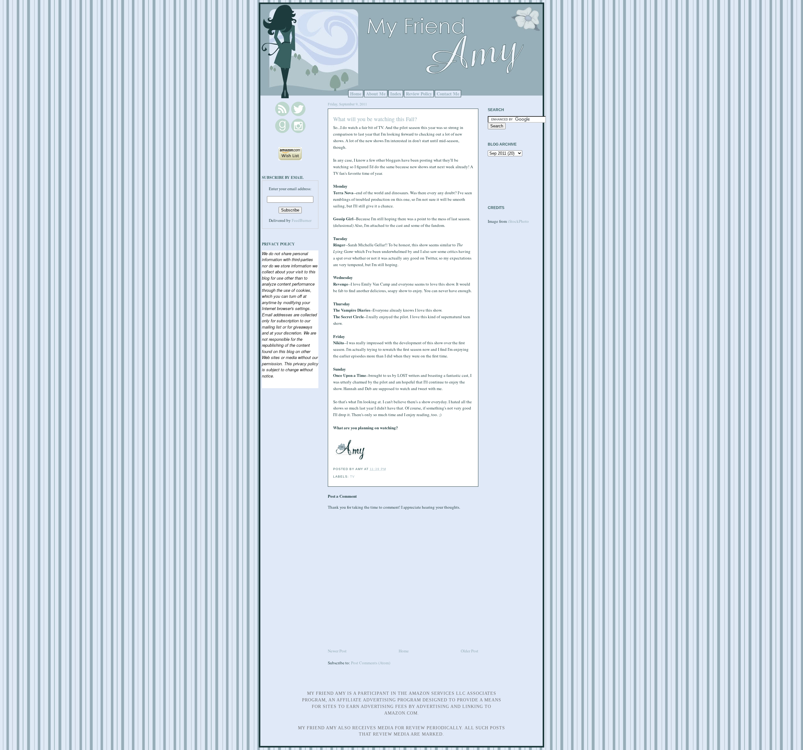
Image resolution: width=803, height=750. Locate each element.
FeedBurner (301, 220)
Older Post (469, 651)
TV (352, 476)
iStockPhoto (518, 221)
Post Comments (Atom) (370, 663)
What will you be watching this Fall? (375, 119)
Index (395, 93)
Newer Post (337, 651)
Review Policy (419, 93)
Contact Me (448, 93)
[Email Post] (388, 469)
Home (355, 93)
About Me (376, 93)
